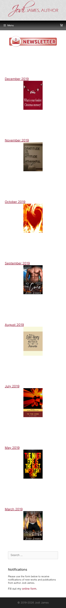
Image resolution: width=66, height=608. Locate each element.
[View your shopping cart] (61, 25)
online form (29, 588)
